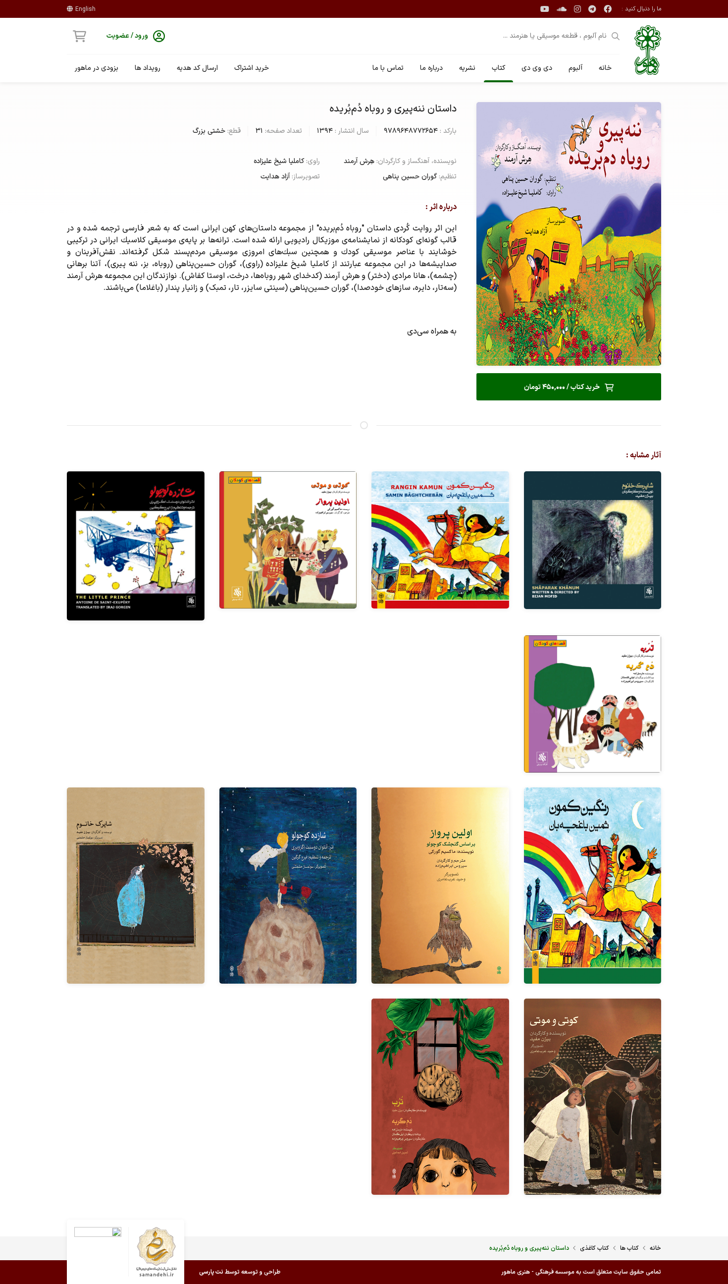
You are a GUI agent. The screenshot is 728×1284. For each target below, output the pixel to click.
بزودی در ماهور (96, 68)
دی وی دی (536, 68)
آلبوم (575, 68)
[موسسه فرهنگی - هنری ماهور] (647, 50)
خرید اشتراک (251, 68)
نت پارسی (211, 1272)
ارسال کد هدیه (197, 68)
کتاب (498, 68)
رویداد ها (147, 68)
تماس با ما (388, 68)
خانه (605, 68)
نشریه (467, 68)
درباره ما (431, 68)
